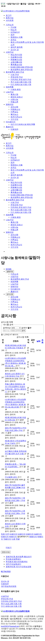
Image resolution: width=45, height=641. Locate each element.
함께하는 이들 (17, 37)
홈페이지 (9, 127)
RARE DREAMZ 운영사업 (22, 67)
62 (21, 534)
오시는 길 (15, 50)
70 (7, 539)
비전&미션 (15, 32)
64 (38, 534)
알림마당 (9, 104)
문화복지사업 (16, 60)
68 (33, 537)
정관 (12, 35)
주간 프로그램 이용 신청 (21, 82)
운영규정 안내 (17, 77)
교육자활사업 (16, 62)
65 (5, 537)
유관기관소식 (16, 117)
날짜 (38, 341)
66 (13, 537)
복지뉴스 (14, 114)
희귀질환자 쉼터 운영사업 (22, 70)
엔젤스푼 (14, 102)
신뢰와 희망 (16, 89)
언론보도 (14, 112)
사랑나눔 (14, 99)
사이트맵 (9, 20)
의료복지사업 (16, 57)
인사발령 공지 (11, 477)
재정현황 (9, 87)
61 (13, 534)
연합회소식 (15, 109)
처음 (3, 534)
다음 (13, 539)
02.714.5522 (6, 571)
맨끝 (18, 539)
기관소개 (9, 25)
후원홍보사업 (16, 65)
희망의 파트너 (17, 97)
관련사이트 (6, 552)
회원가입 (9, 18)
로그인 (9, 15)
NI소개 (13, 30)
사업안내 (9, 52)
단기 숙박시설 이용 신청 (21, 84)
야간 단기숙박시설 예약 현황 (23, 124)
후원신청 (14, 94)
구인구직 (14, 119)
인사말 (13, 27)
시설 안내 (15, 75)
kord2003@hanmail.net (10, 626)
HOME (9, 269)
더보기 (9, 547)
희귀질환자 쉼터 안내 (15, 72)
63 (30, 534)
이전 (7, 534)
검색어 (26, 328)
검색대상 (7, 328)
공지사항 (14, 107)
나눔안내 (9, 92)
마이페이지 (10, 122)
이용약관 (14, 129)
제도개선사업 (16, 55)
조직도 (13, 40)
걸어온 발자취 (17, 47)
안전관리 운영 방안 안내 (21, 79)
